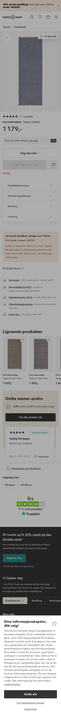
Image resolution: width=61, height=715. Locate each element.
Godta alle (30, 694)
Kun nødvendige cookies (30, 702)
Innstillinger (30, 709)
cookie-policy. (12, 684)
